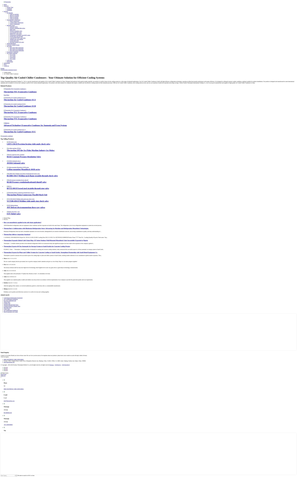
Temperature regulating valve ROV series (20, 35)
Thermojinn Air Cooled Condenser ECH (20, 106)
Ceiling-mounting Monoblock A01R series (23, 169)
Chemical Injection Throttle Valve (12, 306)
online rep (3, 375)
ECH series (12, 57)
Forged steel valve (14, 40)
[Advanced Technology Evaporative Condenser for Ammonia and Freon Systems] (6, 123)
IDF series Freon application (17, 50)
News (5, 64)
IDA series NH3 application (17, 47)
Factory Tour (10, 7)
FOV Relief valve (14, 214)
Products (6, 11)
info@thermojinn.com (9, 362)
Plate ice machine (14, 17)
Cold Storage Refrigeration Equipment (13, 298)
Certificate (9, 8)
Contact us (6, 66)
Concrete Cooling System (13, 45)
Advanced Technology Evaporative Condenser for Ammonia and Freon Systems (35, 125)
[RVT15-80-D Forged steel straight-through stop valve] (9, 186)
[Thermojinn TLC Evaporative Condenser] (15, 110)
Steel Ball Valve (8, 307)
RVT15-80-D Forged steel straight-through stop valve (28, 188)
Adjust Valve (7, 302)
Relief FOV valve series (16, 33)
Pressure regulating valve (16, 31)
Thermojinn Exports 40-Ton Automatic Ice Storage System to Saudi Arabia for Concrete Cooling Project (37, 246)
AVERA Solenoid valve (16, 163)
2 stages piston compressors (16, 22)
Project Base (10, 61)
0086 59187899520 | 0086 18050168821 (14, 359)
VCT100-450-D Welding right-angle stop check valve (28, 201)
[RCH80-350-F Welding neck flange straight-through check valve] (23, 173)
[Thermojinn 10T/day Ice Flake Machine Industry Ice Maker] (14, 148)
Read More (6, 95)
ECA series (12, 54)
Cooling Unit (7, 303)
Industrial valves (11, 25)
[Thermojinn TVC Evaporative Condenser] (15, 116)
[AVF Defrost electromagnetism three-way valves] (12, 205)
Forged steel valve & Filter (16, 36)
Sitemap (52, 365)
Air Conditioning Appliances (11, 299)
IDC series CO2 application (16, 49)
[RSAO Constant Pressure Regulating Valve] (15, 154)
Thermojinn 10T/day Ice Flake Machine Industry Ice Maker (31, 150)
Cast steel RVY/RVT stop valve (18, 38)
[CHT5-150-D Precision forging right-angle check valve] (12, 142)
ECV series (12, 56)
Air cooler (9, 46)
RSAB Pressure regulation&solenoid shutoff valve (26, 182)
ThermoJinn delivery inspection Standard (17, 234)
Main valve (12, 29)
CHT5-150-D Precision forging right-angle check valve (28, 144)
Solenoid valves (14, 26)
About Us (6, 6)
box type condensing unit (10, 300)
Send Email (3, 374)
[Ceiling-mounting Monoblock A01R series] (18, 167)
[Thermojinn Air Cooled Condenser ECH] (15, 104)
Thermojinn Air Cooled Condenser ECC (20, 132)
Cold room (9, 60)
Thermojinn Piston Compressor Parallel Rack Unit (27, 195)
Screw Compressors (15, 24)
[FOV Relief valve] (13, 211)
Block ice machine (14, 15)
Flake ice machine (14, 14)
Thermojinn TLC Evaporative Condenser (20, 112)
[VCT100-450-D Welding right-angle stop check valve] (20, 199)
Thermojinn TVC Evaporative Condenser (20, 119)
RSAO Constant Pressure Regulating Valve (24, 157)
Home (5, 4)
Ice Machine (10, 13)
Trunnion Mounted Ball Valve (11, 305)
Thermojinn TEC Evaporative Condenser (20, 92)
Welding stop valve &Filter (16, 39)
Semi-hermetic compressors (13, 20)
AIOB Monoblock (11, 43)
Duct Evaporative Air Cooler (11, 311)
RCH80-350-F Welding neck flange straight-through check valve (32, 176)
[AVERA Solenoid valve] (14, 161)
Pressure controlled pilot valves (17, 28)
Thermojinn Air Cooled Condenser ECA (20, 100)
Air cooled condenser (12, 53)
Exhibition (9, 10)
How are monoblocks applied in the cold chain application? (22, 222)
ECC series (12, 59)
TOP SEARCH (66, 365)
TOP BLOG (58, 365)
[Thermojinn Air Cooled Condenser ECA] (15, 97)
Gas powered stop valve (16, 32)
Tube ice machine (14, 18)
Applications (7, 63)
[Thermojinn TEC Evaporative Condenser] (15, 89)
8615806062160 (8, 412)
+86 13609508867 (8, 424)
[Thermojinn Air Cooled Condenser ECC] (15, 129)
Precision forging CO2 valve (17, 42)
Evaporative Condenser (12, 52)
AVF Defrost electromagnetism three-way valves (26, 207)
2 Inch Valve (7, 309)
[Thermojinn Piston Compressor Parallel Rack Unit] (20, 192)
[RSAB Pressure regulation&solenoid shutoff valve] (17, 180)
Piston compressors (14, 21)
